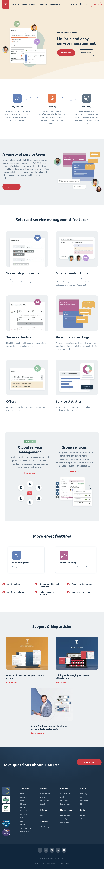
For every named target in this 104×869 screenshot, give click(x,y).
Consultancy (24, 831)
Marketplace (44, 800)
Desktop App (65, 815)
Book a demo (65, 804)
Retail (22, 800)
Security (43, 804)
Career (82, 797)
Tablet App (64, 819)
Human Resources (26, 811)
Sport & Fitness (25, 828)
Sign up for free (66, 794)
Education (23, 814)
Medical (23, 825)
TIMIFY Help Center (47, 827)
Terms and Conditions (50, 863)
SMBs (22, 794)
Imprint (37, 863)
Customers (84, 800)
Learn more (86, 53)
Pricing (33, 4)
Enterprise (43, 4)
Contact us (89, 762)
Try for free (96, 4)
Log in (62, 797)
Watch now (61, 682)
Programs (83, 815)
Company (83, 794)
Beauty (22, 821)
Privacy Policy (64, 863)
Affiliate (83, 819)
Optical (22, 835)
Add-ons (43, 797)
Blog (81, 804)
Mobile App (64, 822)
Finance (23, 804)
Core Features (45, 794)
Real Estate (24, 807)
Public (22, 818)
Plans (42, 815)
